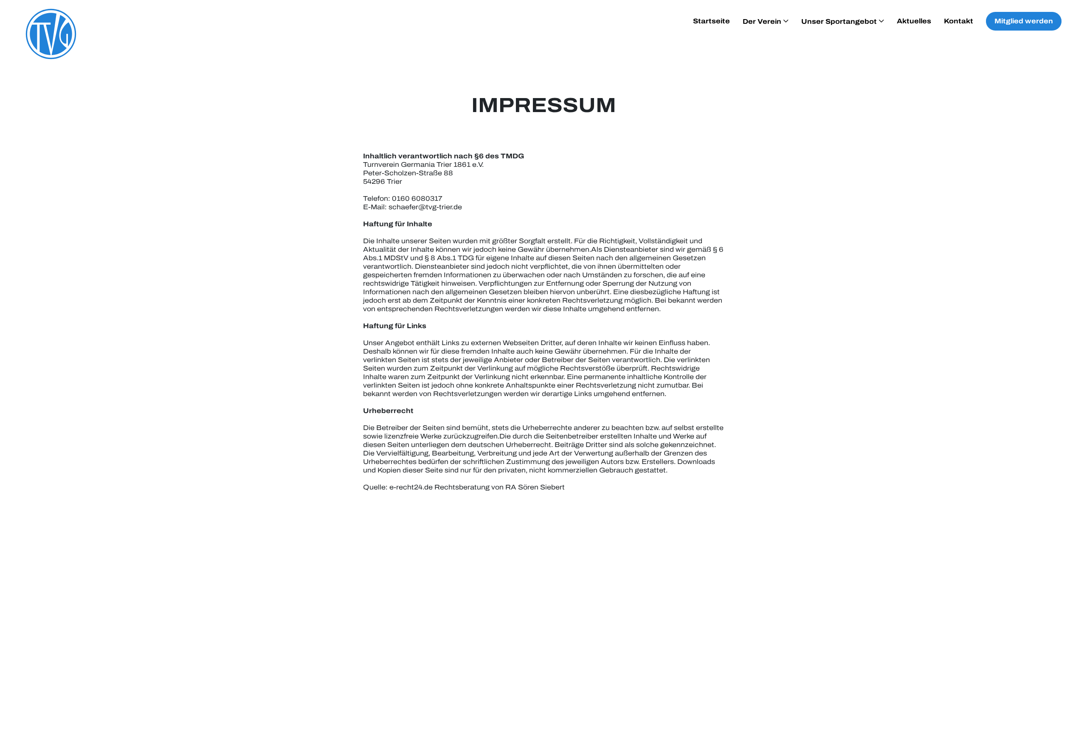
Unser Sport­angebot (839, 21)
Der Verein (762, 21)
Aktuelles (914, 21)
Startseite (711, 21)
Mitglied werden (1023, 21)
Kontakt (958, 21)
